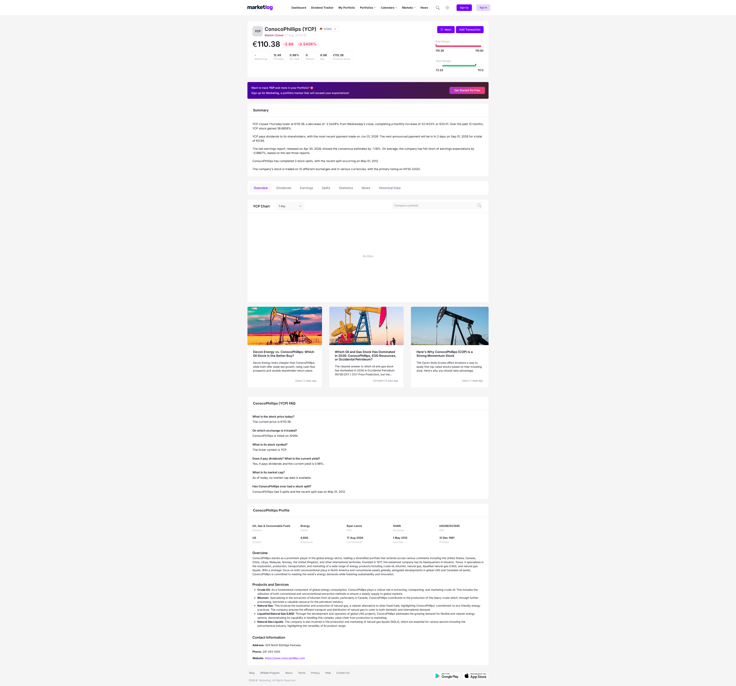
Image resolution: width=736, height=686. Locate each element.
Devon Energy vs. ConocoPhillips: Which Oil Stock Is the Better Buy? (283, 354)
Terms (302, 672)
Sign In (483, 7)
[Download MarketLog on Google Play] (447, 676)
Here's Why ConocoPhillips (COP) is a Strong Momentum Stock (444, 354)
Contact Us (343, 672)
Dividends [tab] (283, 188)
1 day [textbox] (282, 206)
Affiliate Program (270, 672)
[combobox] (290, 206)
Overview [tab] (261, 188)
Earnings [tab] (306, 188)
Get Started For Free (467, 90)
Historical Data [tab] (390, 188)
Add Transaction (469, 29)
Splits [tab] (326, 188)
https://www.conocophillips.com (285, 658)
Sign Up (464, 7)
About (288, 672)
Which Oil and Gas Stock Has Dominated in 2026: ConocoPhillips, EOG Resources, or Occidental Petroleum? (365, 355)
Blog (252, 672)
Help (328, 672)
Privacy (315, 672)
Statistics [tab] (346, 188)
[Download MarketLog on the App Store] (474, 676)
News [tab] (366, 188)
